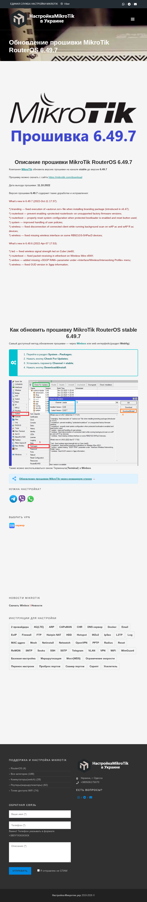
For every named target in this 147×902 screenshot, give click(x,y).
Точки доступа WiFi (22, 790)
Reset (121, 642)
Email (125, 626)
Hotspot (82, 634)
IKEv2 (95, 634)
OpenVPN (81, 642)
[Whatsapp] (123, 4)
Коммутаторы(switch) (23, 779)
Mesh (33, 642)
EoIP (14, 634)
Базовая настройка (23, 658)
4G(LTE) (39, 626)
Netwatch (64, 642)
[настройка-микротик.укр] (42, 19)
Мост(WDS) (73, 658)
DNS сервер (95, 626)
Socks (41, 650)
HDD (69, 634)
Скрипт (94, 666)
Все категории (19, 773)
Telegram (77, 650)
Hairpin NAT (54, 634)
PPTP (96, 642)
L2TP (119, 634)
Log (130, 634)
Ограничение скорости (100, 658)
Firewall (26, 634)
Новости (36, 605)
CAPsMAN (65, 626)
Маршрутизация (51, 658)
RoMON (15, 650)
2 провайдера (20, 626)
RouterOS (16, 768)
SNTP (29, 650)
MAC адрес (18, 642)
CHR (79, 626)
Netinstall (48, 642)
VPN (102, 650)
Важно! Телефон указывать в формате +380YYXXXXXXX (31, 833)
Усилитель (110, 666)
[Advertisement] (73, 295)
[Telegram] (129, 4)
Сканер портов (75, 666)
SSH (52, 650)
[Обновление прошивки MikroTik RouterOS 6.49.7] (73, 117)
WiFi (113, 650)
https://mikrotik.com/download (65, 177)
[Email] (135, 4)
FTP (39, 634)
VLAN (91, 650)
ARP (51, 626)
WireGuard (127, 650)
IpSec (107, 634)
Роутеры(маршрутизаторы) (26, 785)
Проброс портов (49, 666)
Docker (112, 626)
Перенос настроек (22, 666)
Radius (108, 642)
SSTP (63, 650)
